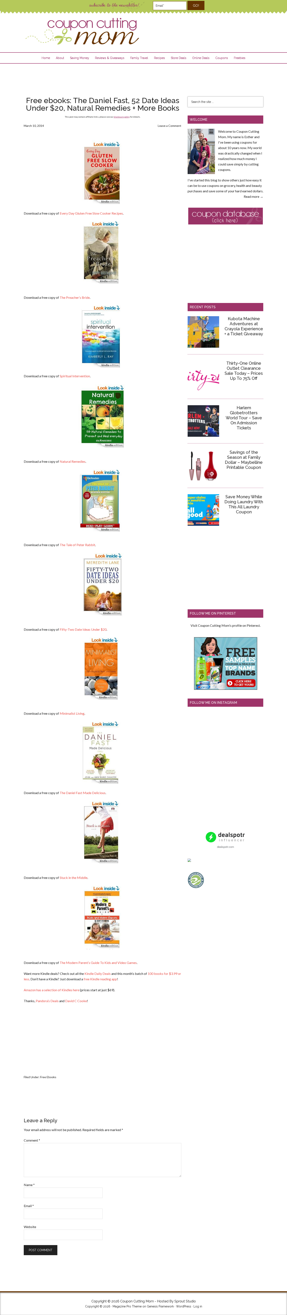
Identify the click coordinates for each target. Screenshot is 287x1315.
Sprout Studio (185, 1301)
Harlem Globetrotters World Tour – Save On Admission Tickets (244, 417)
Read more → (253, 196)
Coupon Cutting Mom (82, 31)
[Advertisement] (143, 77)
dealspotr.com (225, 847)
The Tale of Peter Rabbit (77, 545)
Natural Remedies (73, 461)
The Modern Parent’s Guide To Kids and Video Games (98, 963)
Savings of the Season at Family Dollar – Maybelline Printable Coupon (244, 460)
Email (29, 1206)
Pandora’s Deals (47, 1001)
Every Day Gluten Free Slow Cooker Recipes (91, 213)
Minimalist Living (72, 713)
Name (29, 1185)
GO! (196, 6)
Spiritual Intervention (75, 376)
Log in (198, 1306)
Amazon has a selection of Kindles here (51, 990)
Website (30, 1227)
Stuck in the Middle (73, 878)
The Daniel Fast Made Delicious (82, 793)
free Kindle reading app (100, 979)
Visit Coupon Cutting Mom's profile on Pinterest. (226, 625)
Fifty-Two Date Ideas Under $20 (83, 629)
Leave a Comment (169, 125)
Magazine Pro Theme (127, 1306)
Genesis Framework (160, 1306)
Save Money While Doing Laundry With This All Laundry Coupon (243, 504)
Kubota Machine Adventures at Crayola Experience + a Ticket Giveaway (243, 326)
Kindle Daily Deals (97, 973)
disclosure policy (122, 116)
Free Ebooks (48, 1077)
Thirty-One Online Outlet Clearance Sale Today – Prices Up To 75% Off (244, 371)
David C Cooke (76, 1001)
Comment (32, 1140)
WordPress (183, 1306)
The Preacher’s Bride (75, 297)
